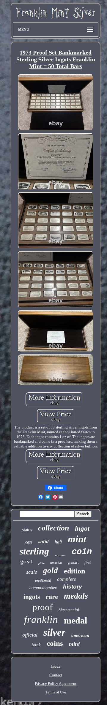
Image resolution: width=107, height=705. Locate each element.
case (28, 542)
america (56, 562)
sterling (34, 551)
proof (42, 607)
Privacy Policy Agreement (55, 683)
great (26, 561)
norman (60, 555)
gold (50, 570)
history (72, 586)
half (58, 541)
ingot (82, 528)
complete (66, 579)
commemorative (43, 588)
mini (74, 644)
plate (41, 563)
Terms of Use (55, 692)
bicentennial (69, 610)
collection (53, 528)
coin (82, 552)
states (27, 529)
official (29, 635)
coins (55, 643)
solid (43, 541)
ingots (31, 596)
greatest (73, 562)
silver (54, 632)
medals (76, 595)
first (87, 562)
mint (77, 539)
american (80, 635)
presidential (43, 580)
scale (31, 572)
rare (52, 596)
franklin (41, 619)
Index (55, 666)
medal (75, 620)
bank (36, 644)
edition (74, 571)
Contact (55, 675)
